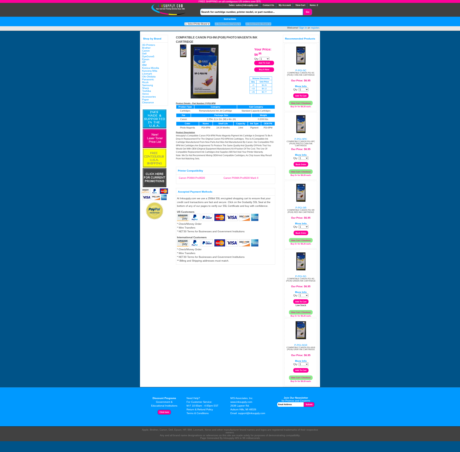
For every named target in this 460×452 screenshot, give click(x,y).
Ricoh (145, 82)
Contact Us (268, 5)
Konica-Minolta (150, 67)
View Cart (300, 5)
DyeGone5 (148, 56)
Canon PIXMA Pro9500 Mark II (241, 177)
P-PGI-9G (300, 276)
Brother (146, 47)
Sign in (303, 27)
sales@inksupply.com (247, 5)
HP (144, 62)
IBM (144, 65)
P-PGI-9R (300, 207)
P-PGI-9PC (301, 139)
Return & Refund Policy (200, 409)
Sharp (145, 88)
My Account (285, 5)
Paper (145, 99)
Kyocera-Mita (149, 70)
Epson (145, 59)
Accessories (149, 96)
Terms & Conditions (198, 413)
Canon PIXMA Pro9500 (192, 177)
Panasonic (148, 79)
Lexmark (147, 73)
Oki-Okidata (149, 76)
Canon (146, 50)
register (315, 27)
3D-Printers (148, 44)
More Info (301, 86)
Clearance (148, 102)
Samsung (147, 85)
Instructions (230, 19)
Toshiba (146, 90)
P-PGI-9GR (300, 345)
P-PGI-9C (300, 70)
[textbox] (251, 12)
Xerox (145, 93)
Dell (144, 53)
